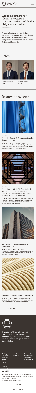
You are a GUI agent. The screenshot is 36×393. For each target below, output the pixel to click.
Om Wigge (5, 354)
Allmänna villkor (28, 354)
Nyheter (4, 359)
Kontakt (4, 362)
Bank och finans (6, 27)
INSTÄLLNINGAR (18, 389)
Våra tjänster (5, 355)
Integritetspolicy (28, 355)
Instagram (16, 355)
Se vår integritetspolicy (15, 380)
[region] (18, 381)
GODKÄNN (18, 384)
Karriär (4, 361)
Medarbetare (5, 357)
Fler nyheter (11, 308)
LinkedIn (15, 354)
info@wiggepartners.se (7, 368)
